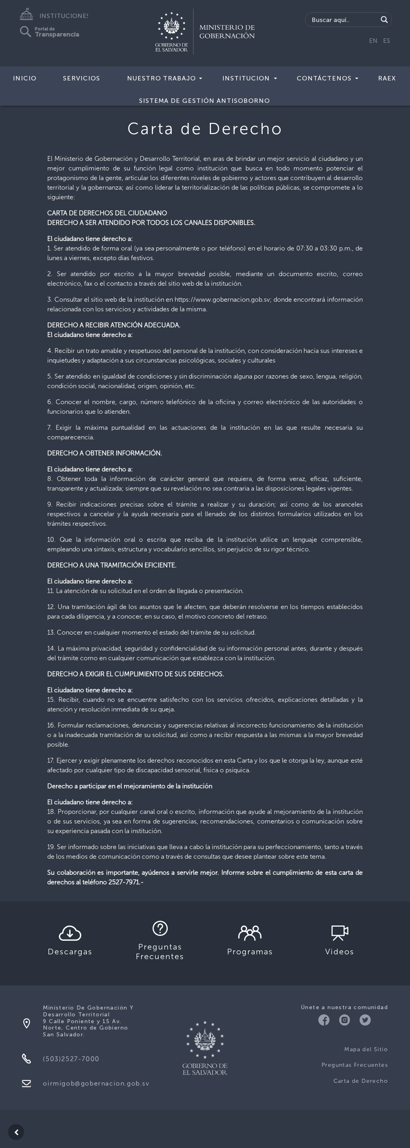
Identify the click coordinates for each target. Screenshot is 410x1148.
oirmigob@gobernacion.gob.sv (96, 1083)
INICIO (24, 78)
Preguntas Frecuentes (355, 1065)
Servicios (81, 78)
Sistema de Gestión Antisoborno (204, 100)
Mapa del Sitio (366, 1049)
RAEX (387, 78)
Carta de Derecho (361, 1081)
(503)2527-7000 (71, 1059)
